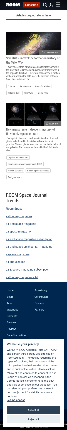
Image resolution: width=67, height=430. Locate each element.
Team (10, 303)
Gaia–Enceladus (42, 86)
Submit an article (16, 335)
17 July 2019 (53, 123)
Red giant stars (15, 177)
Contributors (41, 296)
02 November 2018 (51, 52)
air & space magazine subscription (27, 269)
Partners (39, 309)
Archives (11, 322)
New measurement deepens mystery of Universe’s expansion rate (30, 131)
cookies (12, 396)
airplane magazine (17, 254)
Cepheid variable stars (18, 157)
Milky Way (28, 92)
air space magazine (18, 231)
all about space (15, 262)
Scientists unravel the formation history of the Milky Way (32, 60)
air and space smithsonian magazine (29, 246)
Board (10, 296)
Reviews (11, 328)
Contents (12, 315)
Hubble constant (15, 170)
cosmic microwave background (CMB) (25, 164)
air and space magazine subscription (29, 239)
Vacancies (12, 309)
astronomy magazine (19, 216)
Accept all (33, 410)
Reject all (33, 419)
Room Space (14, 208)
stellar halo (43, 92)
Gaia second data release (19, 86)
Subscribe (31, 5)
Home (10, 290)
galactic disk (13, 92)
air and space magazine (21, 224)
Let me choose (16, 399)
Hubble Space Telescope (38, 170)
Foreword (39, 303)
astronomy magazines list (22, 277)
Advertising (40, 290)
